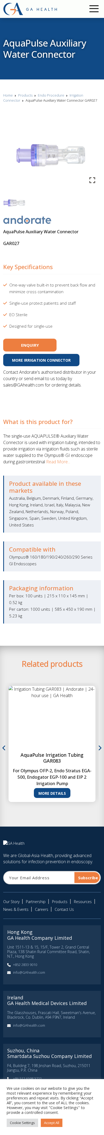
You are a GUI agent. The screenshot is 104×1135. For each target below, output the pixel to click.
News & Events (16, 909)
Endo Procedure (51, 95)
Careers (41, 909)
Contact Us (64, 909)
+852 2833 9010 (25, 964)
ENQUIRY (30, 345)
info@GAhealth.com (29, 972)
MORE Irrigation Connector (41, 360)
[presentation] (4, 748)
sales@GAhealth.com (23, 385)
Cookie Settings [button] (22, 1122)
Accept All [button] (51, 1122)
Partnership (36, 901)
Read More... (58, 462)
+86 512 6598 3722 (27, 1078)
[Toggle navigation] (94, 9)
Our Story (11, 901)
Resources (83, 901)
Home (8, 95)
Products (25, 95)
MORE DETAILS (52, 793)
